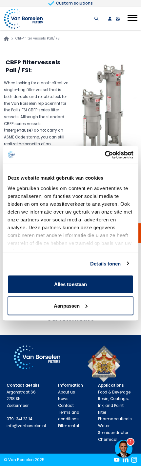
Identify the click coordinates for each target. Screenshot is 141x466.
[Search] (96, 19)
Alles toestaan (70, 284)
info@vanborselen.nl (26, 425)
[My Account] (110, 19)
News (63, 398)
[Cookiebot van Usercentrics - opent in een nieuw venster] (104, 155)
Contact (66, 405)
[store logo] (23, 19)
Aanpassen (67, 305)
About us (66, 392)
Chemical (107, 439)
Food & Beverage (114, 392)
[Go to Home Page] (6, 38)
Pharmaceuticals (115, 419)
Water (104, 425)
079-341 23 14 (19, 419)
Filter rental (68, 425)
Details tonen (105, 263)
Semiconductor (113, 432)
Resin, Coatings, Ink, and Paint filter (113, 405)
